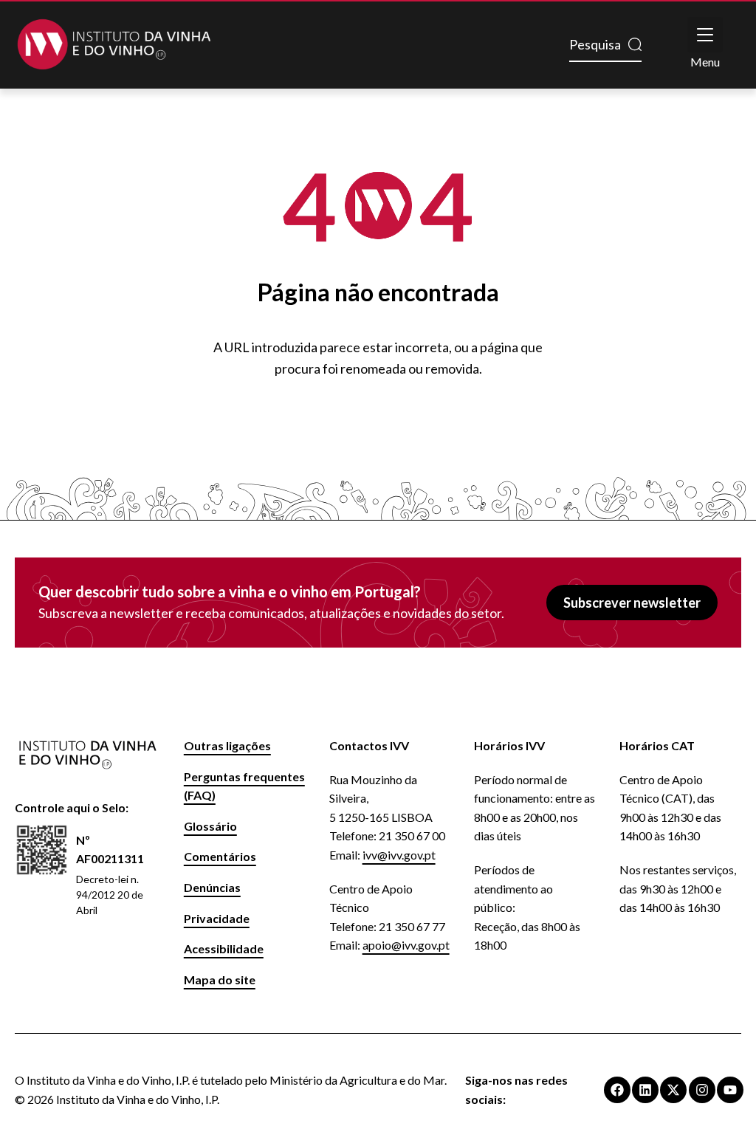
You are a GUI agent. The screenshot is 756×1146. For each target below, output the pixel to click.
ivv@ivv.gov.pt (399, 855)
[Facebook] (617, 1090)
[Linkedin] (645, 1090)
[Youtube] (730, 1090)
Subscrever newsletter (632, 602)
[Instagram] (702, 1090)
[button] (705, 34)
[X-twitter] (673, 1090)
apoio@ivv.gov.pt (406, 945)
